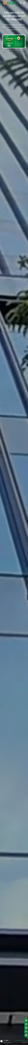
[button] (3, 50)
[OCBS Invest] (26, 1027)
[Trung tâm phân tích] (26, 1035)
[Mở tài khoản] (26, 1020)
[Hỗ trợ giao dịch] (26, 1031)
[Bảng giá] (26, 1023)
